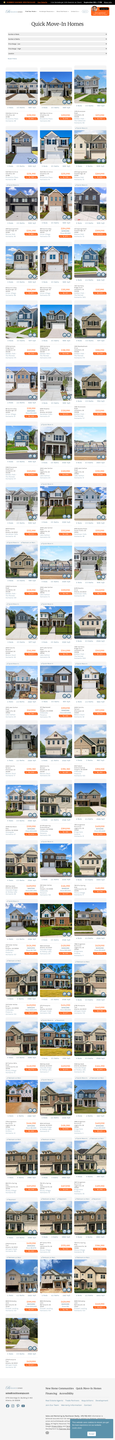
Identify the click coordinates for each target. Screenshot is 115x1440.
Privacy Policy (57, 1426)
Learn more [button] (77, 1428)
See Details (42, 2)
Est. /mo (31, 119)
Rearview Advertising (67, 1429)
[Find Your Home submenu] (36, 11)
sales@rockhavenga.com (17, 1393)
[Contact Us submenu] (78, 11)
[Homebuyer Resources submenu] (53, 11)
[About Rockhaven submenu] (68, 11)
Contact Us (104, 9)
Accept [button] (91, 1434)
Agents (85, 11)
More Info (108, 2)
